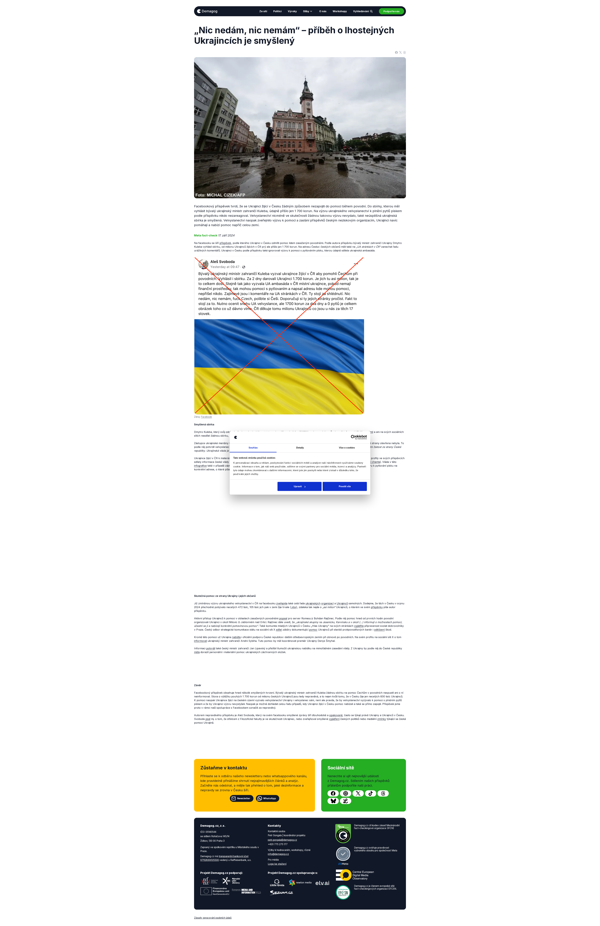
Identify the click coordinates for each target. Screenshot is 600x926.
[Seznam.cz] (281, 892)
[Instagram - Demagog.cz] (345, 793)
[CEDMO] (354, 874)
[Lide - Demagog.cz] (345, 801)
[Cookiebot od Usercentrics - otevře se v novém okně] (353, 437)
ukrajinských (312, 603)
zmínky (381, 718)
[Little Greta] (277, 883)
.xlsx (293, 607)
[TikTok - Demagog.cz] (370, 793)
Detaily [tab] (300, 447)
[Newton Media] (300, 883)
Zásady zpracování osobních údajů (213, 917)
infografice (200, 465)
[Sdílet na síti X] (400, 52)
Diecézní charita (370, 461)
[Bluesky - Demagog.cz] (333, 801)
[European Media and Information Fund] (246, 891)
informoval (200, 640)
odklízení (379, 629)
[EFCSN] (343, 892)
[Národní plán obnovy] (231, 881)
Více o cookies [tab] (347, 447)
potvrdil (210, 648)
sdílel (279, 629)
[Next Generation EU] (214, 891)
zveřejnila (281, 603)
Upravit (298, 486)
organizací (327, 603)
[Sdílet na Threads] (404, 52)
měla (197, 652)
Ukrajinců (342, 603)
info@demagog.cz (278, 854)
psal (207, 718)
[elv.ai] (322, 883)
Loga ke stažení (277, 863)
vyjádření (334, 718)
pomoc (313, 629)
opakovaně (335, 715)
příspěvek (225, 243)
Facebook (206, 416)
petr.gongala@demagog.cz (282, 839)
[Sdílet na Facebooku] (396, 52)
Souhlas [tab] (253, 447)
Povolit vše (345, 486)
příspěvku (377, 607)
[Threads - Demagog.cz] (383, 793)
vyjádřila (359, 625)
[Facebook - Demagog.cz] (333, 793)
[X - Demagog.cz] (358, 793)
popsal (283, 618)
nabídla (236, 637)
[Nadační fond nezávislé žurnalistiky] (209, 881)
